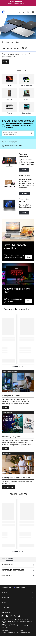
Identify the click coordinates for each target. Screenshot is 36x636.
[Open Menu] (32, 12)
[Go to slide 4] (23, 70)
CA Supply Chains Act (7, 621)
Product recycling (12, 619)
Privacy (17, 621)
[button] (18, 565)
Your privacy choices (10, 623)
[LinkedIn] (2, 616)
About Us (4, 592)
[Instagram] (11, 616)
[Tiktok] (24, 616)
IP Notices (27, 626)
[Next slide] (25, 70)
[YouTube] (19, 616)
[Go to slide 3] (21, 70)
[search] (19, 12)
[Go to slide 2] (19, 70)
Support (4, 602)
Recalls (4, 619)
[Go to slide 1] (16, 70)
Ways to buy (5, 597)
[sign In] (28, 12)
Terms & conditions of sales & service (12, 626)
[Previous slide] (13, 70)
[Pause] (10, 70)
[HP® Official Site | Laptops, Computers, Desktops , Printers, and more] (4, 12)
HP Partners (5, 607)
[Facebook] (7, 616)
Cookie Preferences (26, 621)
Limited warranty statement (9, 624)
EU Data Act (5, 627)
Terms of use (21, 623)
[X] (15, 616)
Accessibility (22, 619)
